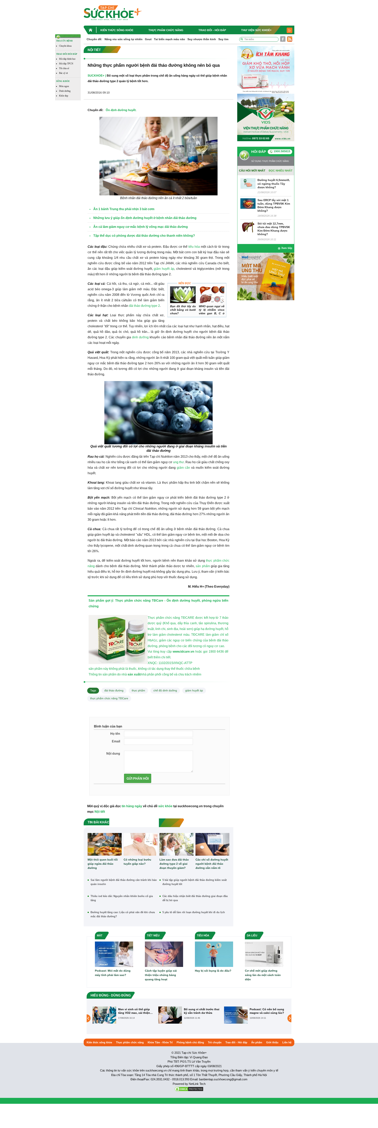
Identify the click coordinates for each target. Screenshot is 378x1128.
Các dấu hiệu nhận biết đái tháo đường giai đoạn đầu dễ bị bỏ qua (195, 898)
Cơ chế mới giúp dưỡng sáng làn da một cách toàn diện (263, 975)
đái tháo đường (113, 690)
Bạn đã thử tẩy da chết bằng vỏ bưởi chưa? (183, 310)
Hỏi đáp (258, 152)
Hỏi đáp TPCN (66, 63)
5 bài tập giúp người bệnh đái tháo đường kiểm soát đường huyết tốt (194, 882)
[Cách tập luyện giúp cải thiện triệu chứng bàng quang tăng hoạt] (164, 954)
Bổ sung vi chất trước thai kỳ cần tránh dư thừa (136, 1011)
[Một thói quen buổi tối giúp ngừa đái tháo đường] (105, 844)
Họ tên (115, 733)
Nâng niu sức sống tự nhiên (124, 39)
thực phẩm (138, 690)
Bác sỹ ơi (63, 73)
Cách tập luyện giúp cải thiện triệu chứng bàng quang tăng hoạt (161, 975)
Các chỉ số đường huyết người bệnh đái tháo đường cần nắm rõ (211, 863)
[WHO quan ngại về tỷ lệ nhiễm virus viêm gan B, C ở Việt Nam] (211, 294)
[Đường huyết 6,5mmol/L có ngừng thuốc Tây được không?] (248, 183)
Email (116, 741)
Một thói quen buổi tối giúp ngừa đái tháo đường (103, 863)
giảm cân (183, 467)
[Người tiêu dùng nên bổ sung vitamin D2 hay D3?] (236, 1018)
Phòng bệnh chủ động (190, 1042)
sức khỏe (165, 806)
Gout (148, 39)
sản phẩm (203, 566)
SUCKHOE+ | (97, 75)
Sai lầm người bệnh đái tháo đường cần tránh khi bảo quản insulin (124, 882)
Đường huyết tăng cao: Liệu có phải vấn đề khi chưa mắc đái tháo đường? (123, 914)
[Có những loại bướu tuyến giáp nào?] (141, 844)
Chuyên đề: (94, 39)
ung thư (178, 462)
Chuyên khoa (65, 46)
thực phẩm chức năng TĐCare (109, 698)
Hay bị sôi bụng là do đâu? (213, 970)
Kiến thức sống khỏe (116, 30)
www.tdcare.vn (183, 651)
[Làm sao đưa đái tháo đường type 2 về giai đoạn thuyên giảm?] (176, 844)
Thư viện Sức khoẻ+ (256, 30)
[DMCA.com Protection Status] (189, 1088)
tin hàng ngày (132, 806)
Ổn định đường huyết (121, 110)
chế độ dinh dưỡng (165, 690)
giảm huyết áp (164, 268)
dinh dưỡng (140, 337)
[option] (123, 1015)
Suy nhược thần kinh (201, 39)
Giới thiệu (272, 1042)
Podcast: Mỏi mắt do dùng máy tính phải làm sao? (113, 973)
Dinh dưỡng (64, 91)
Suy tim (223, 39)
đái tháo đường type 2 (144, 305)
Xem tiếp (286, 248)
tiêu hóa (194, 246)
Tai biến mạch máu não (169, 39)
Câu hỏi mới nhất (252, 170)
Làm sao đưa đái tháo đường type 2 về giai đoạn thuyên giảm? (174, 863)
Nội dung (113, 753)
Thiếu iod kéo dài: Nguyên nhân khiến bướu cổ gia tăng (122, 898)
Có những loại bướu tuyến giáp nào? (137, 861)
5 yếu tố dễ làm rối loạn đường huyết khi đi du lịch (193, 912)
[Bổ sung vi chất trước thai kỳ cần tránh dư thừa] (104, 1014)
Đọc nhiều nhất (281, 170)
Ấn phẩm (256, 1042)
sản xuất (134, 674)
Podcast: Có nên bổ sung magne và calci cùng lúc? (201, 1011)
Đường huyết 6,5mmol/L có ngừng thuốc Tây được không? (274, 183)
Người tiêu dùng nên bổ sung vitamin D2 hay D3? (266, 1011)
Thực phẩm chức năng (165, 30)
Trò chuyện (214, 1042)
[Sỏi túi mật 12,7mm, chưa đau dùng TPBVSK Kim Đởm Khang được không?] (248, 226)
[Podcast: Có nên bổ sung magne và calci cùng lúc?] (170, 1014)
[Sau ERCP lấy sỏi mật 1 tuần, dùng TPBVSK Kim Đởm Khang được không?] (248, 203)
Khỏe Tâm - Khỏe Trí (160, 1042)
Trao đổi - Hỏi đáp (212, 30)
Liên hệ (286, 1042)
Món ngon (64, 86)
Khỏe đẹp (63, 95)
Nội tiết (99, 811)
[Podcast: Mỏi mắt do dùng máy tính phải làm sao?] (114, 954)
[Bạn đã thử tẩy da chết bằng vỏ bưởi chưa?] (183, 294)
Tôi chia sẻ (64, 68)
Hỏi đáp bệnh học (67, 59)
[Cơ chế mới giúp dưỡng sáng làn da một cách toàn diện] (264, 954)
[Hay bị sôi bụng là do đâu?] (214, 954)
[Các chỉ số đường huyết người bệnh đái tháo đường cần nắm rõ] (212, 844)
